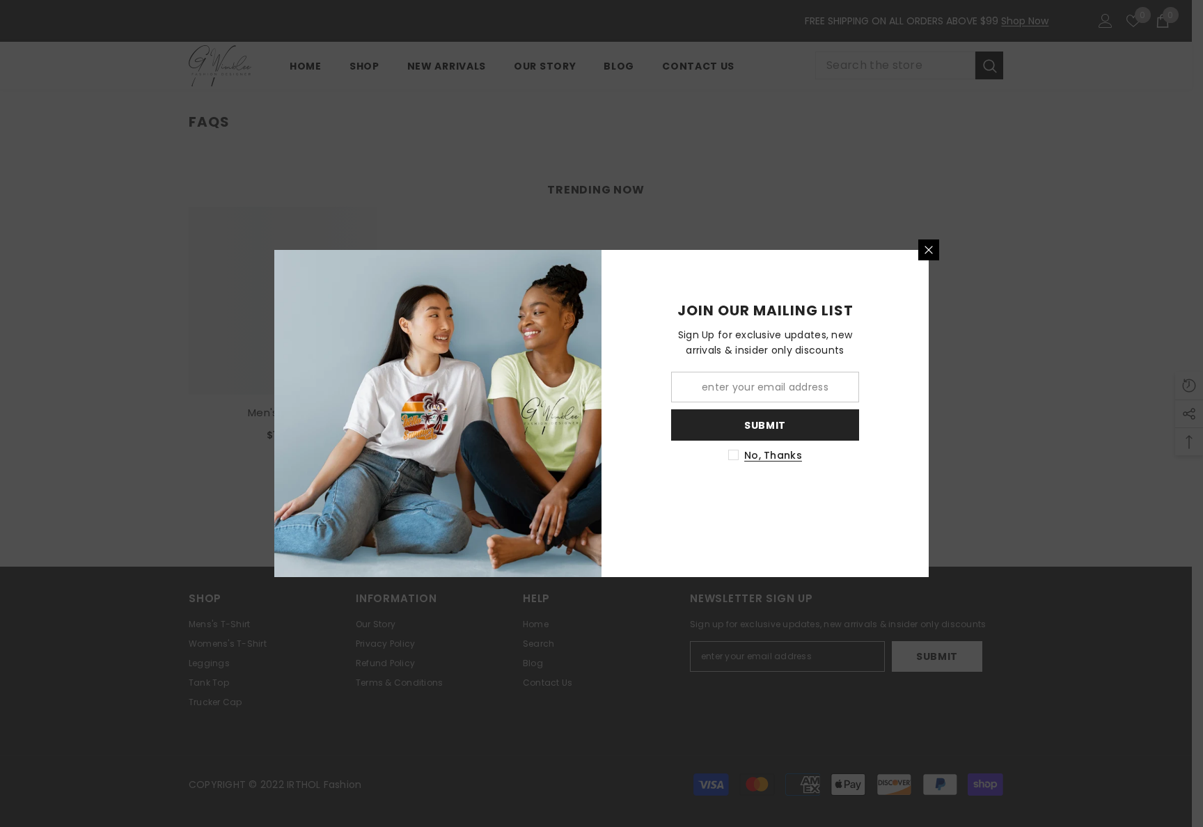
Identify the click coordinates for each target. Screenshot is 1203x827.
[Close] (928, 249)
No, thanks (773, 455)
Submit (765, 425)
